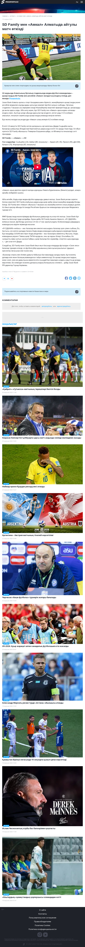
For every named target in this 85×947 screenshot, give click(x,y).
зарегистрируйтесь (64, 306)
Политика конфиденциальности (42, 929)
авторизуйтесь (47, 306)
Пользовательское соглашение (42, 917)
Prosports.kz (14, 98)
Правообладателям (42, 921)
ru (77, 2)
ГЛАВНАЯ (5, 16)
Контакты (42, 914)
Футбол (12, 16)
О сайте (42, 910)
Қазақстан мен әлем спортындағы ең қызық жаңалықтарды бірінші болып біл (32, 85)
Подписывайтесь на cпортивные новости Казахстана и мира (26, 291)
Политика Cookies (42, 925)
